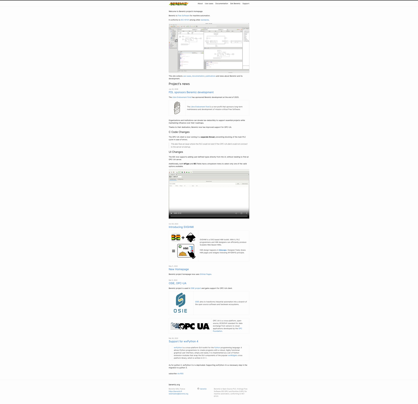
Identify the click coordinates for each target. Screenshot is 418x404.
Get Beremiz (235, 3)
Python (217, 347)
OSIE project (196, 288)
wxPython (178, 347)
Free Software (183, 15)
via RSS (180, 373)
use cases (187, 76)
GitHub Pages (205, 274)
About (200, 3)
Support (246, 3)
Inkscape (223, 250)
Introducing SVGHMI (181, 227)
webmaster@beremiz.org (178, 394)
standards (205, 20)
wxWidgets (232, 355)
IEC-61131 (185, 20)
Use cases (209, 3)
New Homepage (179, 269)
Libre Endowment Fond (181, 97)
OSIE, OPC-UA (177, 283)
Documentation (221, 3)
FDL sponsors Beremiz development (191, 92)
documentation (198, 76)
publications (211, 76)
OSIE (197, 302)
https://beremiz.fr (175, 391)
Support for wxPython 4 (183, 341)
